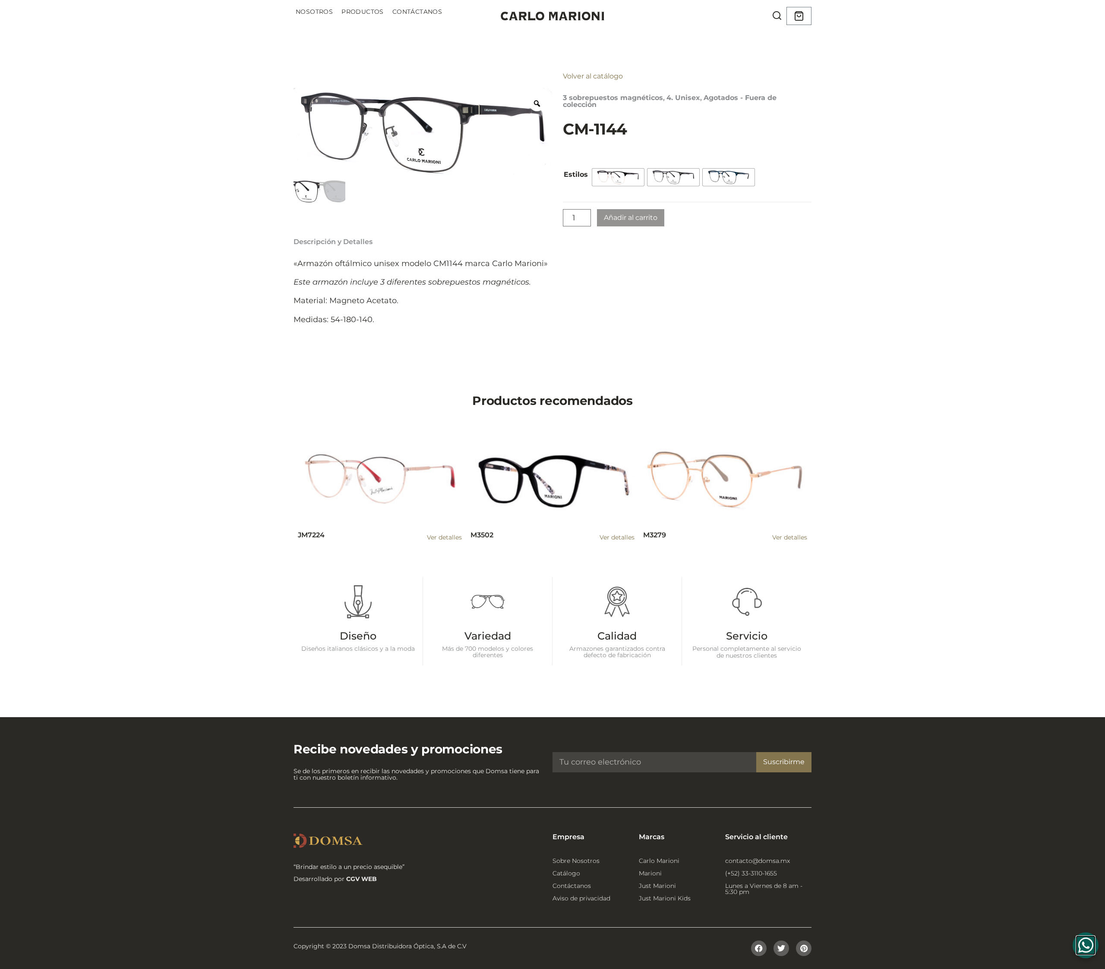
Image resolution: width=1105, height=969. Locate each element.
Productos (362, 12)
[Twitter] (781, 948)
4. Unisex (683, 98)
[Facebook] (759, 948)
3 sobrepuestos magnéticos (613, 98)
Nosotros (314, 12)
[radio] (618, 177)
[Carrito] (798, 16)
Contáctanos (417, 12)
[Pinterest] (803, 948)
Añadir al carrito (630, 217)
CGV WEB (361, 879)
